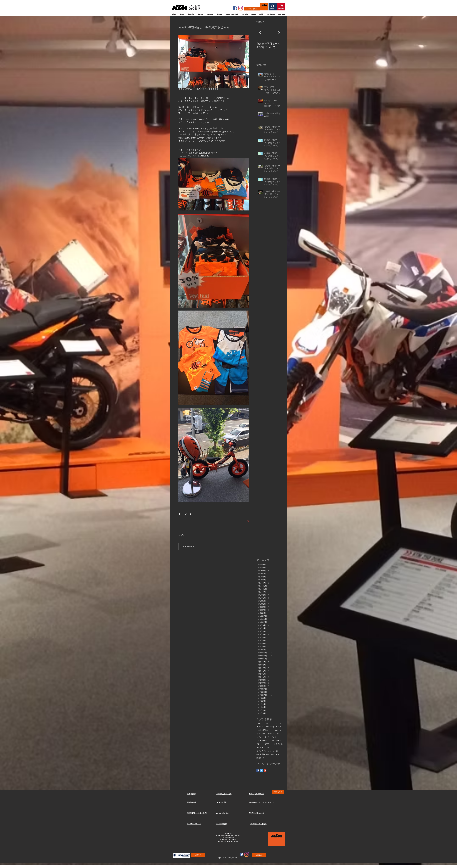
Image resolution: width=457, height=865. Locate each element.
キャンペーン (261, 734)
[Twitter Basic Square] (261, 770)
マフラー (268, 744)
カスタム (279, 727)
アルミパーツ (270, 723)
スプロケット (261, 737)
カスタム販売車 (262, 730)
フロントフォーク (274, 741)
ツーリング (272, 737)
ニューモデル (261, 741)
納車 (277, 755)
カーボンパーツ (275, 730)
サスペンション (274, 734)
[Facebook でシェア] (179, 514)
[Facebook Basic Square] (257, 770)
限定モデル (260, 758)
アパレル (259, 723)
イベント (279, 723)
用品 (272, 755)
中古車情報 (260, 755)
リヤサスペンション (263, 751)
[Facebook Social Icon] (235, 8)
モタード (259, 748)
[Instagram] (240, 8)
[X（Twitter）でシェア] (185, 514)
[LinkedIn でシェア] (191, 514)
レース (275, 751)
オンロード (270, 727)
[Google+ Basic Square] (265, 770)
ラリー (267, 748)
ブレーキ (259, 744)
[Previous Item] (260, 33)
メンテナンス (278, 744)
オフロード (260, 727)
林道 (268, 755)
